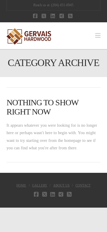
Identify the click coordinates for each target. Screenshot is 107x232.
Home (21, 185)
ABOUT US (61, 185)
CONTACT (83, 185)
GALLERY (39, 185)
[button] (97, 35)
